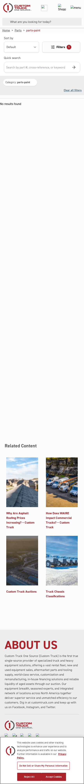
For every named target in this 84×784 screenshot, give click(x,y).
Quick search (12, 58)
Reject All (29, 776)
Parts (18, 30)
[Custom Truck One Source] (15, 7)
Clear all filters (73, 90)
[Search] (4, 22)
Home (6, 30)
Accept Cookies (54, 776)
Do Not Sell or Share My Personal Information (43, 765)
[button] (20, 82)
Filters (63, 47)
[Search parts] (74, 67)
